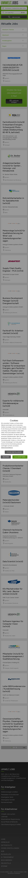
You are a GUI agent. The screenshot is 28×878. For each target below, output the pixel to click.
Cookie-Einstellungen (14, 452)
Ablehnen (6, 457)
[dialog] (14, 439)
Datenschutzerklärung (7, 447)
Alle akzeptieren (19, 457)
